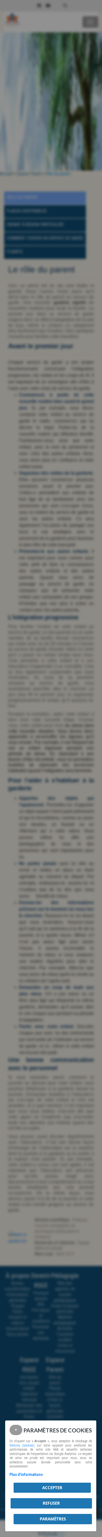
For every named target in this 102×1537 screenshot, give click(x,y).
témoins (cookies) (22, 1445)
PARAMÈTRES (53, 1519)
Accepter (52, 1487)
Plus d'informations (26, 1474)
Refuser (51, 1503)
